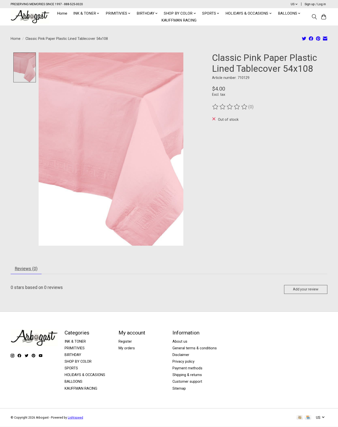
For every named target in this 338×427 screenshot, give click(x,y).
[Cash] (300, 417)
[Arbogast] (30, 17)
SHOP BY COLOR (78, 361)
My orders (127, 348)
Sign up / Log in (315, 4)
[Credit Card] (308, 417)
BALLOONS (73, 381)
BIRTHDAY (73, 355)
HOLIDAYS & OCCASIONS (85, 375)
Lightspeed (75, 417)
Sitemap (179, 388)
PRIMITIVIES (75, 348)
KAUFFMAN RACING (178, 20)
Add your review (305, 289)
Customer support (187, 381)
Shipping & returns (187, 375)
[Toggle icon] (314, 16)
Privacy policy (183, 361)
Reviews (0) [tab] (26, 268)
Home (62, 13)
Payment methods (187, 368)
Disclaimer (180, 355)
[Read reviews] (230, 107)
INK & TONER (75, 341)
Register (125, 341)
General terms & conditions (194, 348)
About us (179, 341)
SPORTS (71, 368)
